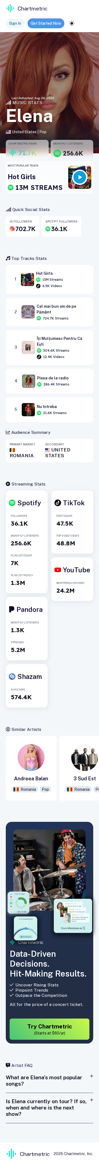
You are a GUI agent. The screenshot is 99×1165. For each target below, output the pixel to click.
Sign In (15, 23)
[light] (72, 23)
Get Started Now (46, 23)
